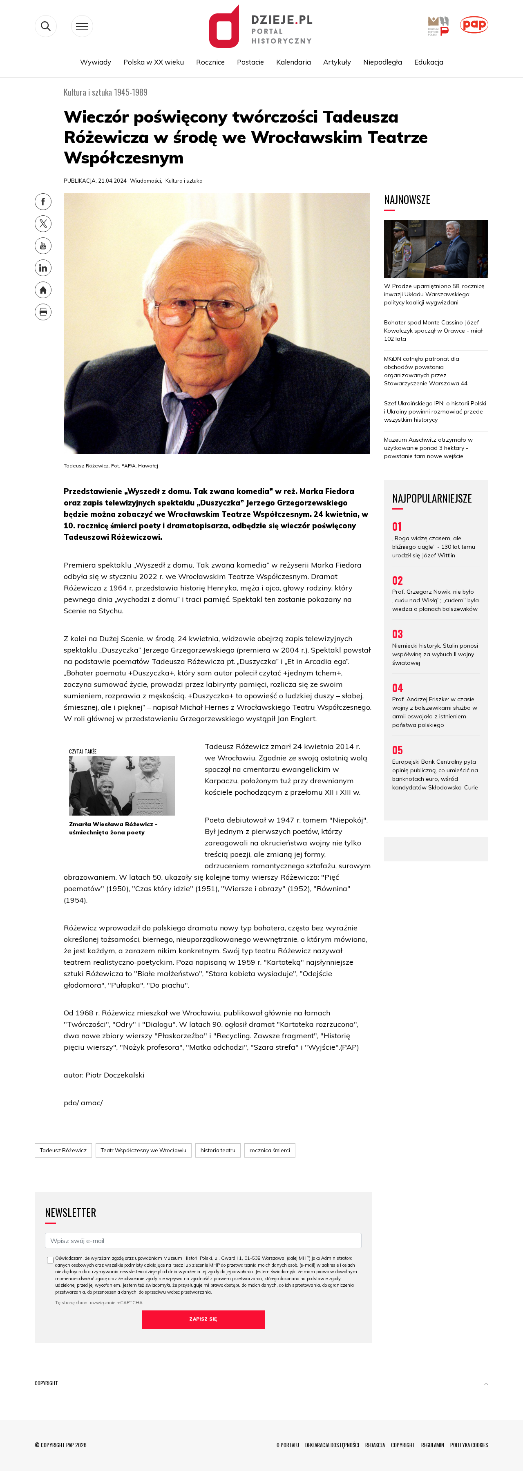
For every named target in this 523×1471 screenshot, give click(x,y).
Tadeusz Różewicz (63, 1150)
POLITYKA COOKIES (469, 1445)
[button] (486, 1384)
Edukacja (428, 62)
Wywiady (95, 62)
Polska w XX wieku (153, 62)
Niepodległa (382, 62)
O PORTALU (288, 1445)
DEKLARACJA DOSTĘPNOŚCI (332, 1445)
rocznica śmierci (270, 1150)
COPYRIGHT (403, 1445)
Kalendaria (293, 62)
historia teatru (218, 1150)
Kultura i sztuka (184, 180)
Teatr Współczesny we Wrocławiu (143, 1150)
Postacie (250, 62)
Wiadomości (145, 180)
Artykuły (337, 62)
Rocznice (210, 62)
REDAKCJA (375, 1445)
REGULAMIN (432, 1445)
